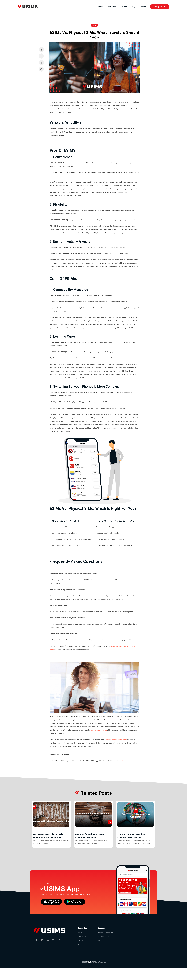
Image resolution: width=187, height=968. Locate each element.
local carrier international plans (115, 740)
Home (100, 7)
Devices (124, 7)
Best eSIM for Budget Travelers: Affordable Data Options (47, 835)
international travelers (99, 730)
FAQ (133, 7)
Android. (121, 761)
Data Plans (111, 7)
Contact (143, 7)
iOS (113, 761)
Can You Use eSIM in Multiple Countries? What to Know (88, 835)
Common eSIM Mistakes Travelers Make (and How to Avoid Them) (133, 835)
